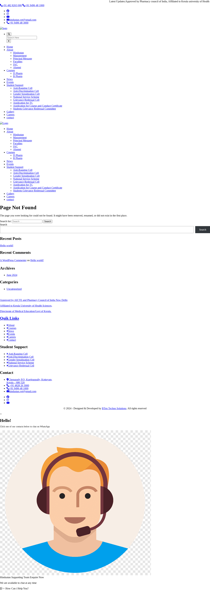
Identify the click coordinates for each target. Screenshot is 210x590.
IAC (15, 64)
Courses (11, 70)
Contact (12, 340)
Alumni (17, 67)
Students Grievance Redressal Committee (34, 108)
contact (10, 117)
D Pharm (17, 73)
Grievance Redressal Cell (26, 99)
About (10, 49)
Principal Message (22, 58)
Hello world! (6, 245)
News (10, 79)
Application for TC (23, 102)
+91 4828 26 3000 (19, 385)
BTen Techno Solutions (114, 408)
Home (10, 46)
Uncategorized (14, 289)
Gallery (10, 111)
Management (20, 55)
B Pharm (17, 76)
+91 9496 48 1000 (34, 5)
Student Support (15, 85)
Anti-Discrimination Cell (26, 91)
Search (3, 224)
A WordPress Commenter (13, 260)
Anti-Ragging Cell (22, 88)
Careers (10, 114)
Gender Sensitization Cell (26, 94)
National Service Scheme (26, 97)
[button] (105, 504)
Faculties (17, 61)
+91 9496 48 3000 (18, 22)
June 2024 (12, 275)
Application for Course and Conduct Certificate (37, 105)
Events (10, 82)
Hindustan (18, 52)
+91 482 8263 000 (12, 5)
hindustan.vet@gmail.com (22, 19)
